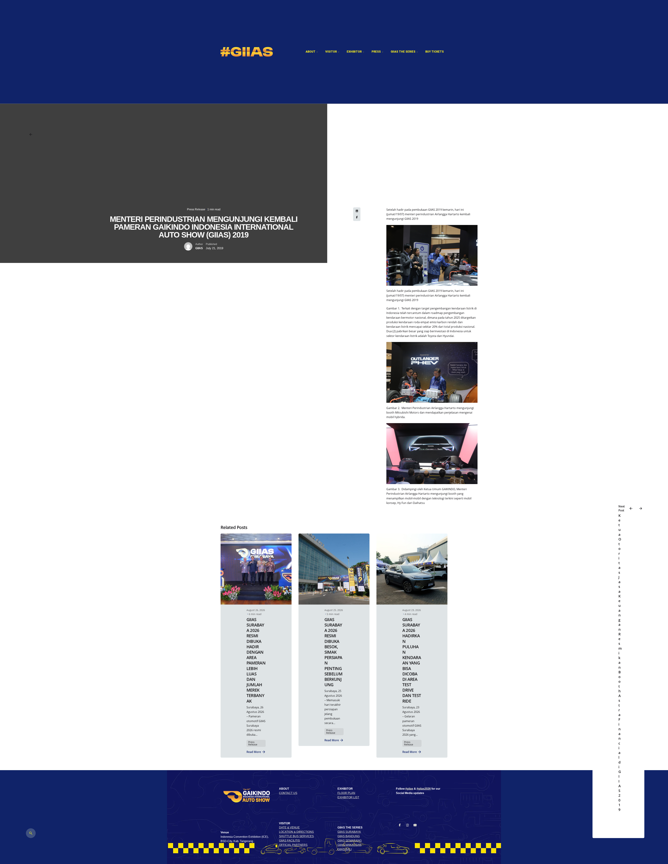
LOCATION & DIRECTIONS (296, 831)
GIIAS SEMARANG (349, 840)
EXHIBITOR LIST (348, 797)
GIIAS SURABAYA (349, 831)
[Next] (641, 508)
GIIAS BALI (344, 849)
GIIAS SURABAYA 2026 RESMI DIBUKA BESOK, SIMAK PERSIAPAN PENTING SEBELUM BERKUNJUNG (333, 652)
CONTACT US (288, 793)
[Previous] (631, 508)
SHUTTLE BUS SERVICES (296, 836)
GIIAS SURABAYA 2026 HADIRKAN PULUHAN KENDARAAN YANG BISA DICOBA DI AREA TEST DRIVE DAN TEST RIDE (411, 660)
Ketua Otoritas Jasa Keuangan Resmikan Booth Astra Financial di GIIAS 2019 (620, 662)
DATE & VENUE (289, 827)
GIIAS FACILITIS (289, 840)
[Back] (31, 134)
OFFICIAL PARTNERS (293, 844)
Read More (253, 752)
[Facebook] (357, 217)
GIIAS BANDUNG (348, 836)
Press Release (196, 209)
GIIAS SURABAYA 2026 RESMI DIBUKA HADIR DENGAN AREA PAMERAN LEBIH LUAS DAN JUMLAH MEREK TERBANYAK (255, 660)
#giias (409, 788)
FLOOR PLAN (346, 793)
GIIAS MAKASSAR (349, 844)
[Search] (31, 833)
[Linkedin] (357, 211)
